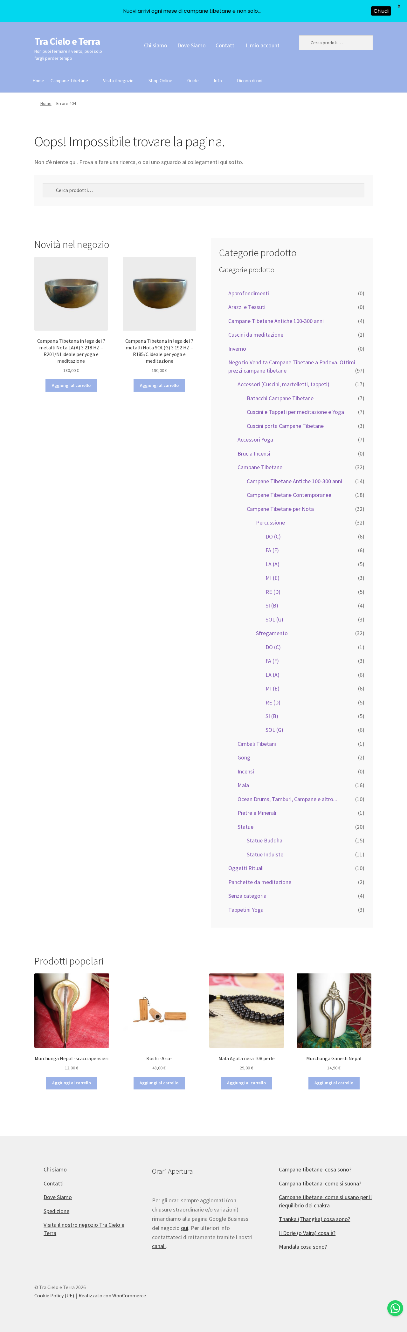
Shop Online (160, 81)
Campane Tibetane (69, 81)
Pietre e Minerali (257, 812)
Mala (243, 785)
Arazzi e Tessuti (247, 307)
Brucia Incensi (254, 453)
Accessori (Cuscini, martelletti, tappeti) (283, 384)
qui (184, 1228)
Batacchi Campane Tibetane (280, 398)
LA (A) (272, 564)
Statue (245, 826)
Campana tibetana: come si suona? (320, 1183)
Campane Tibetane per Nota (280, 508)
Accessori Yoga (255, 439)
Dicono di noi (249, 81)
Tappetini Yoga (246, 909)
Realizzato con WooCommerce (112, 1295)
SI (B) (272, 605)
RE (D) (273, 591)
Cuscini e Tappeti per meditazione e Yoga (295, 411)
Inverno (237, 348)
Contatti (226, 45)
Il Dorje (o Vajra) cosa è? (307, 1233)
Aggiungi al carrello (71, 385)
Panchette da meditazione (259, 882)
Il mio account (262, 45)
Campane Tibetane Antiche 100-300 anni (276, 321)
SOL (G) (274, 619)
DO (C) (273, 536)
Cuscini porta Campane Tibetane (285, 425)
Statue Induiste (265, 854)
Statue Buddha (264, 840)
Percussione (270, 522)
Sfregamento (272, 633)
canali (159, 1246)
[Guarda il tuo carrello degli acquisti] (336, 77)
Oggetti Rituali (246, 868)
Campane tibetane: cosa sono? (315, 1169)
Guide (193, 81)
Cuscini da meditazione (255, 334)
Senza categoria (247, 895)
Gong (244, 757)
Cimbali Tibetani (257, 743)
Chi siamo (155, 45)
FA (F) (272, 550)
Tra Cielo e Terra (67, 41)
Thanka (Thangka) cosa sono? (314, 1219)
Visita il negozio (118, 81)
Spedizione (56, 1211)
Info (218, 81)
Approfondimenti (248, 293)
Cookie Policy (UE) (54, 1295)
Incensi (246, 771)
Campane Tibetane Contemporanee (289, 494)
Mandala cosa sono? (303, 1246)
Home (38, 81)
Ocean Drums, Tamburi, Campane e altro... (287, 799)
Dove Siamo (191, 45)
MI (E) (272, 577)
